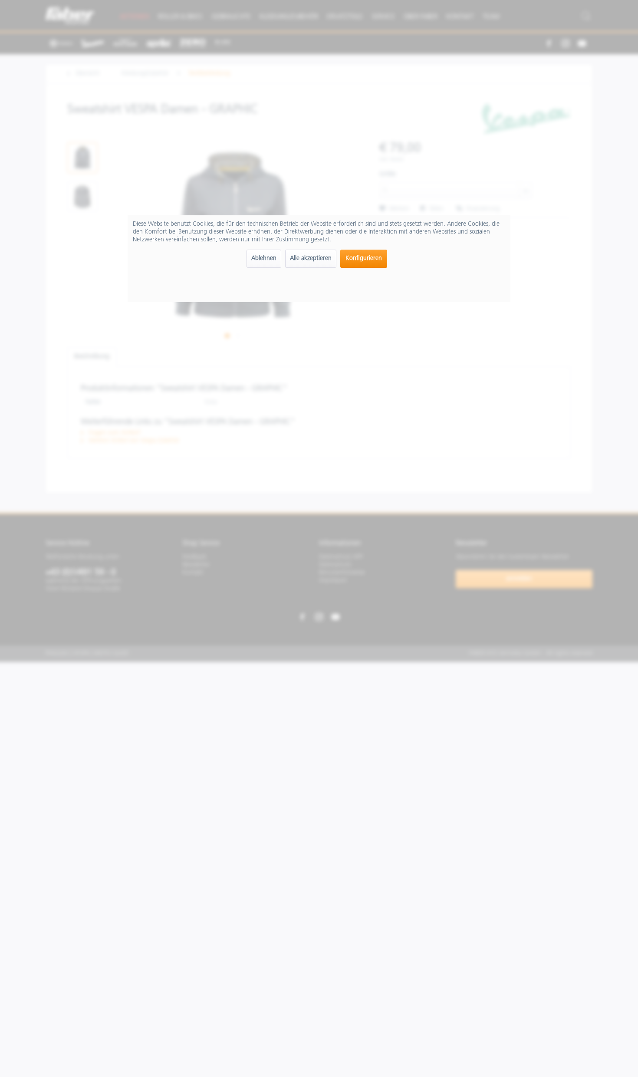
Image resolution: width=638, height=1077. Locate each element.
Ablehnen (263, 258)
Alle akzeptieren (311, 258)
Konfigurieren (363, 258)
